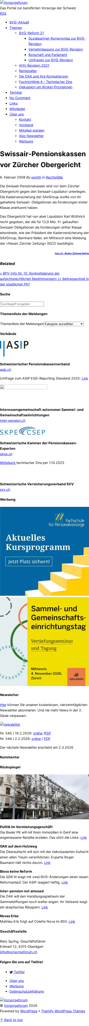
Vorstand (26, 125)
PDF (48, 733)
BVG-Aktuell (19, 22)
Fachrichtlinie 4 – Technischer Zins (45, 82)
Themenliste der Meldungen (21, 324)
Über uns (16, 114)
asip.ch (5, 369)
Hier (3, 705)
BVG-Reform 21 (31, 33)
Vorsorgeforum (16, 1005)
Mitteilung (8, 463)
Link (85, 378)
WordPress (28, 1011)
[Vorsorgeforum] (14, 2)
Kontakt (25, 119)
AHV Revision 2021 (34, 65)
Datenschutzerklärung (26, 991)
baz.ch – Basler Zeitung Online (72, 253)
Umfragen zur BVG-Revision (50, 60)
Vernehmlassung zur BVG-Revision (55, 49)
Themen (15, 28)
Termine (15, 92)
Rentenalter (28, 71)
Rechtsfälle (54, 177)
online (37, 733)
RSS (3, 13)
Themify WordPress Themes (63, 1011)
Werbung (26, 141)
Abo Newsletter (31, 136)
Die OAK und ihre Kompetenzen (43, 76)
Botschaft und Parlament (47, 55)
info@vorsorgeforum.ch (18, 952)
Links (13, 103)
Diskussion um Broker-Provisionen (45, 87)
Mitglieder (17, 109)
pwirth (36, 177)
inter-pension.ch (12, 420)
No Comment (19, 98)
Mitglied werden (31, 130)
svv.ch (5, 489)
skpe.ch (6, 454)
